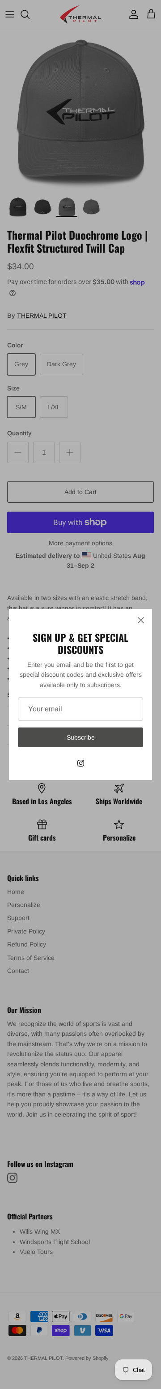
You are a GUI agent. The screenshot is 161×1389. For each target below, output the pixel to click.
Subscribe (81, 737)
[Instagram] (80, 763)
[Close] (141, 620)
